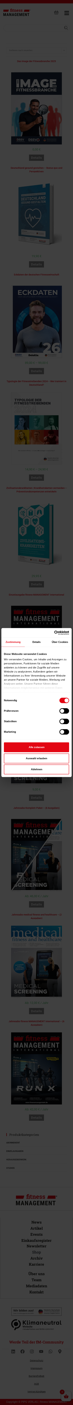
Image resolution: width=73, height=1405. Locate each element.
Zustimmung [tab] (13, 642)
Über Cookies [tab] (60, 642)
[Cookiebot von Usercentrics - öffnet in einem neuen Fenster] (54, 633)
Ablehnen (36, 769)
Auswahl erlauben (36, 758)
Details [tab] (36, 642)
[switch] (64, 711)
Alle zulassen (36, 747)
